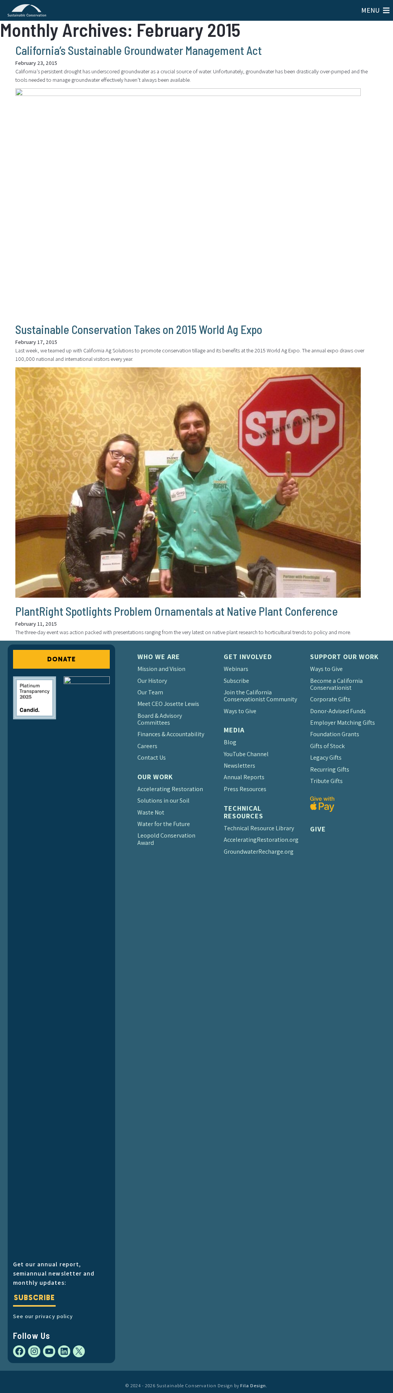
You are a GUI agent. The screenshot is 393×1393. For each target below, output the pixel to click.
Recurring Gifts (329, 769)
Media (234, 729)
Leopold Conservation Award (166, 838)
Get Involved (248, 656)
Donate (61, 659)
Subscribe (34, 1297)
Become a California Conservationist (336, 684)
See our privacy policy (43, 1316)
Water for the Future (163, 824)
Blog (230, 742)
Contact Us (151, 758)
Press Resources (245, 789)
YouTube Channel (246, 754)
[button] (370, 10)
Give (318, 829)
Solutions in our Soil (163, 800)
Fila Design (253, 1385)
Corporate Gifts (330, 699)
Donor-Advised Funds (338, 711)
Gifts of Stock (327, 746)
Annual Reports (244, 777)
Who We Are (158, 656)
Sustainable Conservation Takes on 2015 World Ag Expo (138, 329)
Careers (147, 746)
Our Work (155, 776)
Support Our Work (344, 656)
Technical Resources (243, 812)
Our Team (150, 692)
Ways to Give (240, 711)
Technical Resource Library (259, 828)
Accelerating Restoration (170, 789)
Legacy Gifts (326, 758)
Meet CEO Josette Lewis (168, 704)
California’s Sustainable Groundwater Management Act (138, 50)
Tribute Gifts (326, 781)
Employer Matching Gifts (342, 723)
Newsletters (239, 766)
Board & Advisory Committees (159, 719)
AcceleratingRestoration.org (261, 840)
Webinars (236, 669)
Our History (152, 681)
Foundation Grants (334, 734)
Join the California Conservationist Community (260, 695)
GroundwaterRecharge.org (259, 852)
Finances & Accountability (170, 734)
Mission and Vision (161, 669)
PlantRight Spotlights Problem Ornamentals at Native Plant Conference (176, 611)
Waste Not (150, 812)
